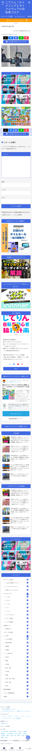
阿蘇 (7, 675)
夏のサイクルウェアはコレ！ (16, 20)
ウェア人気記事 (9, 622)
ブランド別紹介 (9, 618)
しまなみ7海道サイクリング (12, 582)
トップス (8, 604)
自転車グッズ (7, 625)
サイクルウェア (20, 16)
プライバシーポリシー (6, 743)
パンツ (7, 607)
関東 (7, 660)
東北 (7, 685)
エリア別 (6, 636)
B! (16, 38)
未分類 (5, 696)
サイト (3, 197)
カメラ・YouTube (8, 632)
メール (3, 189)
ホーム (16, 23)
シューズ (8, 611)
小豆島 (7, 671)
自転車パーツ (9, 628)
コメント (6, 154)
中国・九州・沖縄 (10, 678)
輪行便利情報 (7, 689)
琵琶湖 (7, 646)
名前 (2, 182)
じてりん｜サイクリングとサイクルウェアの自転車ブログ (15, 7)
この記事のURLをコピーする (16, 41)
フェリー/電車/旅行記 (9, 693)
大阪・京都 (8, 682)
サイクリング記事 (6, 16)
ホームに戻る (4, 750)
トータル (8, 596)
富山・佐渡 (8, 667)
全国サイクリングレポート (12, 590)
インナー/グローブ (10, 614)
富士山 (7, 657)
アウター (8, 600)
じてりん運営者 (25, 740)
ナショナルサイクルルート (12, 586)
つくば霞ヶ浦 (9, 653)
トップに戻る (28, 748)
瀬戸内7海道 (9, 642)
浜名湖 (7, 664)
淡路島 (7, 649)
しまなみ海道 (9, 639)
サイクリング (12, 750)
